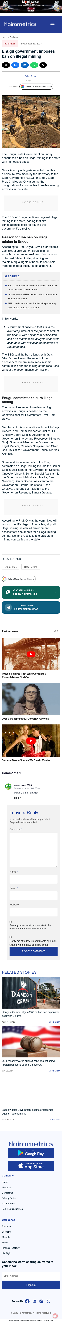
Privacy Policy (9, 1198)
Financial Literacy (11, 1247)
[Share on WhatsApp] (34, 65)
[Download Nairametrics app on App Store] (31, 1166)
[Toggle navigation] (52, 24)
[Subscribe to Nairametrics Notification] (55, 1315)
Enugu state (11, 566)
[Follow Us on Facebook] (27, 1301)
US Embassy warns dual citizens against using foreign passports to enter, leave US (28, 1062)
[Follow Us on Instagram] (41, 1301)
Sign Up (31, 1285)
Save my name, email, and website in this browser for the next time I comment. (30, 927)
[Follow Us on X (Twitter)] (48, 1301)
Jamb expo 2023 (23, 785)
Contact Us (7, 1192)
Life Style (6, 1253)
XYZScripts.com (46, 1320)
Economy (6, 1231)
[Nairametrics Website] (20, 24)
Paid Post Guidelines (12, 1208)
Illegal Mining (30, 566)
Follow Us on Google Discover (39, 86)
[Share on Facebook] (15, 65)
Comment (16, 829)
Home (4, 37)
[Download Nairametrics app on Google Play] (31, 1153)
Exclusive (6, 1226)
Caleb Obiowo (31, 76)
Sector (5, 1242)
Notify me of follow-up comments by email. (33, 941)
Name (14, 871)
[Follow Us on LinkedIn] (34, 1301)
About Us (6, 1187)
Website (15, 904)
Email (14, 888)
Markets (6, 1237)
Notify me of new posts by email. (30, 944)
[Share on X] (6, 65)
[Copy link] (43, 65)
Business (14, 37)
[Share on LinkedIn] (25, 65)
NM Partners (8, 1203)
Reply (17, 798)
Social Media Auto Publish (19, 1320)
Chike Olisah (54, 1021)
